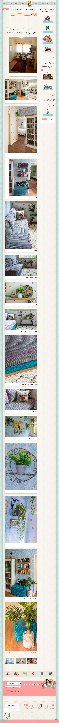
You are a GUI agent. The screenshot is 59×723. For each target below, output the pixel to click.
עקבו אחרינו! (45, 119)
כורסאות (46, 709)
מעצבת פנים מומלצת (45, 705)
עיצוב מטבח (53, 105)
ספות (27, 708)
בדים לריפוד (46, 704)
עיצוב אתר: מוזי (47, 711)
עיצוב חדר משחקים (51, 99)
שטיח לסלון (26, 707)
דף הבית (53, 11)
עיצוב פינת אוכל (52, 107)
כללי (50, 11)
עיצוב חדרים (40, 9)
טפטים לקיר (39, 708)
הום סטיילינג (17, 9)
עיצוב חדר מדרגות (52, 98)
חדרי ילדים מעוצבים (31, 708)
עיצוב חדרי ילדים (52, 104)
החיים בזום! (24, 664)
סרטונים (31, 9)
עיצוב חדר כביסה (52, 96)
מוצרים (35, 9)
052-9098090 (6, 6)
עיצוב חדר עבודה (52, 101)
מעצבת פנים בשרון (45, 707)
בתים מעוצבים (45, 9)
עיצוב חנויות (26, 705)
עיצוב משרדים (46, 706)
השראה (53, 91)
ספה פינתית (52, 709)
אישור (4, 721)
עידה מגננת (53, 95)
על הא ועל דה (22, 9)
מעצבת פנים (50, 9)
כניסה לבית (53, 94)
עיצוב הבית (52, 704)
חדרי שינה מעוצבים (51, 93)
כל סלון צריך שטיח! (8, 652)
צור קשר (12, 9)
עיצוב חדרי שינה (39, 704)
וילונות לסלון (39, 705)
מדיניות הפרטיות (44, 65)
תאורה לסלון (32, 707)
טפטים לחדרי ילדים (25, 706)
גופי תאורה (46, 708)
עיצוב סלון (27, 9)
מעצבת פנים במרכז (51, 707)
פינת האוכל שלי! (33, 652)
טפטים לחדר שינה (51, 708)
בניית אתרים (53, 711)
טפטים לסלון (52, 705)
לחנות (5, 9)
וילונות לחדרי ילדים (38, 706)
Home (54, 9)
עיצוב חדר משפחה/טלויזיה (50, 100)
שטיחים (40, 709)
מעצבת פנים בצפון (51, 706)
